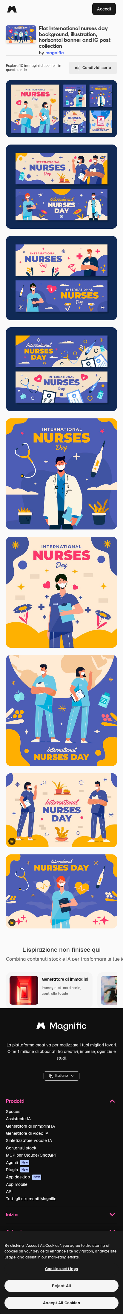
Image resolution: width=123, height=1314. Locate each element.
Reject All (61, 1285)
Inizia (12, 1214)
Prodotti (15, 1101)
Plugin (17, 1169)
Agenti (17, 1162)
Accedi (104, 9)
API (9, 1191)
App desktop (23, 1177)
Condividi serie (96, 67)
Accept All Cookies (61, 1302)
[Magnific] (12, 9)
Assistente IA (18, 1118)
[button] (61, 1076)
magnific (54, 53)
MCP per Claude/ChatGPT (31, 1155)
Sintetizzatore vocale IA (29, 1140)
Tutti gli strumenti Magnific (31, 1198)
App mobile (16, 1184)
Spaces (13, 1111)
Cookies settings (61, 1268)
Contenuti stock (21, 1148)
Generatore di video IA (27, 1133)
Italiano (61, 1075)
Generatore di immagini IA (30, 1126)
